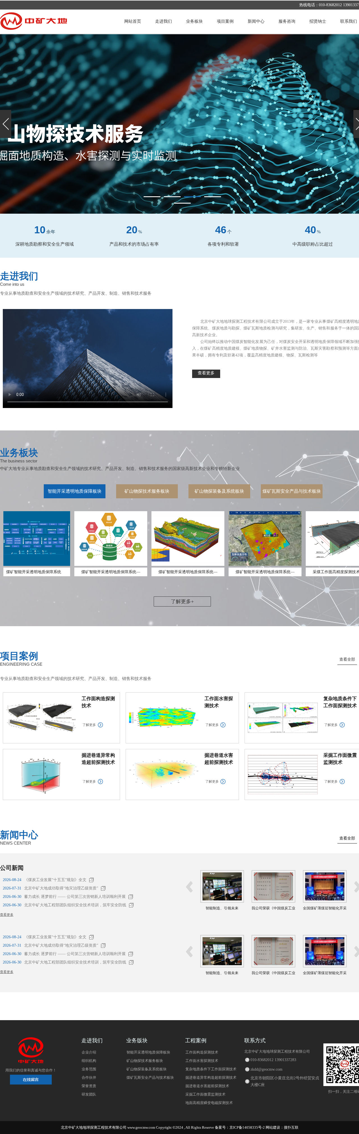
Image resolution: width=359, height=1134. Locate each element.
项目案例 (225, 21)
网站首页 (132, 21)
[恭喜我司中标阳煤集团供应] (325, 901)
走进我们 (163, 21)
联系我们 (348, 21)
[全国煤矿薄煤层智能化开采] (273, 901)
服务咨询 (287, 21)
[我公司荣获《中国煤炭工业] (222, 901)
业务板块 (194, 21)
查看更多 (6, 915)
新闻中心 (256, 21)
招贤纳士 (317, 21)
